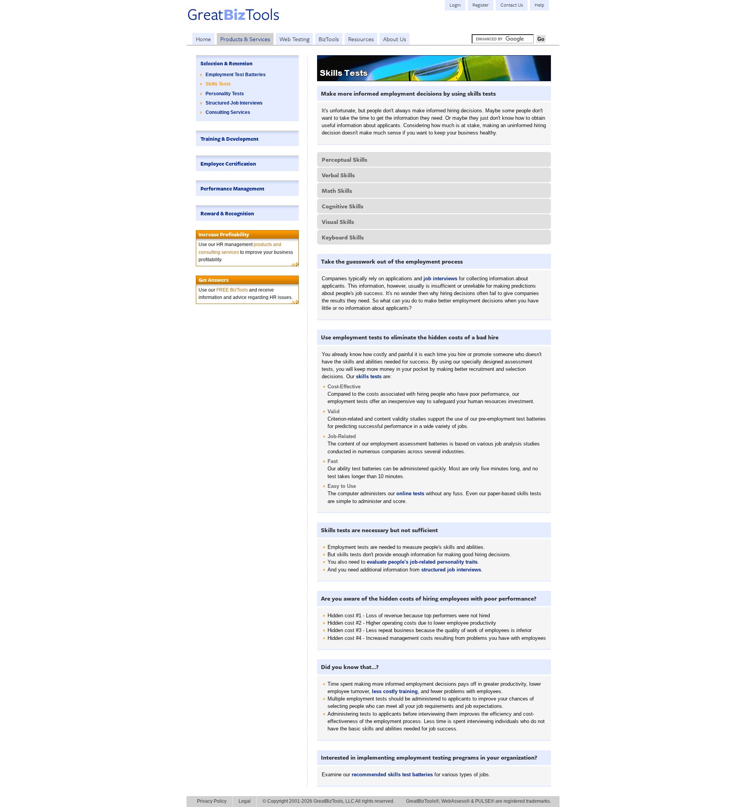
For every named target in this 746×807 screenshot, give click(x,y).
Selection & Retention (226, 63)
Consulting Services (228, 112)
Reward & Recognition (227, 213)
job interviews (440, 278)
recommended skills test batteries (392, 774)
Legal (245, 801)
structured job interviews (451, 570)
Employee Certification (228, 164)
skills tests (369, 376)
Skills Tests (218, 84)
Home (203, 39)
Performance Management (232, 188)
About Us (394, 39)
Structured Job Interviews (234, 103)
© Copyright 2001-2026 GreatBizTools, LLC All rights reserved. (328, 801)
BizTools (329, 39)
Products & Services (245, 39)
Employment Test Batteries (236, 74)
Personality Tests (225, 93)
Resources (361, 39)
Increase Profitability (224, 234)
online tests (410, 493)
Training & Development (229, 139)
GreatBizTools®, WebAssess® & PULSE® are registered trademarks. (478, 801)
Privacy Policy (212, 801)
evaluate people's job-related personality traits (422, 562)
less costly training (395, 691)
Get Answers (213, 280)
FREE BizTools (232, 290)
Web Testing (294, 39)
